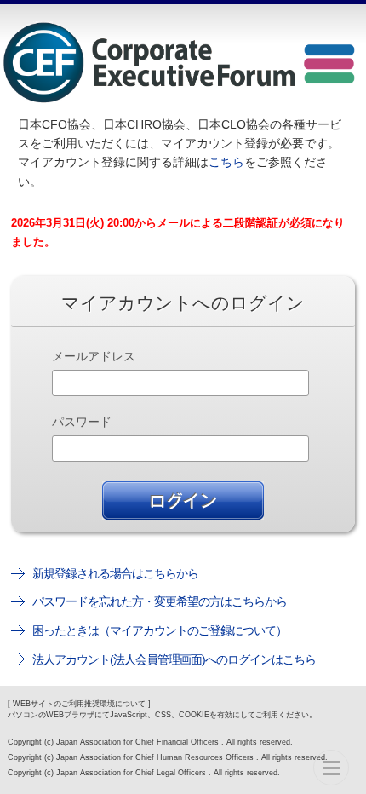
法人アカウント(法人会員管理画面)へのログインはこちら (174, 659)
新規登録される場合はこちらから (115, 573)
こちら (226, 162)
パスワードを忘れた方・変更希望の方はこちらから (159, 601)
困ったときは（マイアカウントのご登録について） (159, 630)
